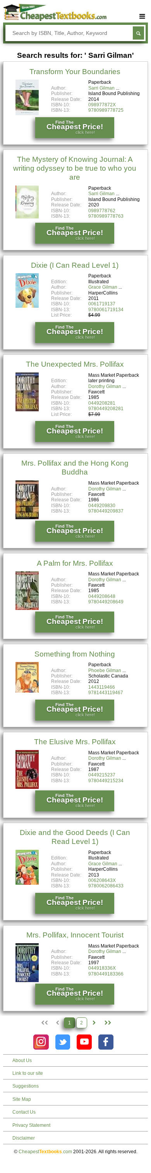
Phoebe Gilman (104, 670)
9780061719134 (106, 309)
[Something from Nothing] (27, 691)
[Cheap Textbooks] (55, 19)
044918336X (102, 968)
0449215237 (101, 775)
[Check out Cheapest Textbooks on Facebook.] (105, 1042)
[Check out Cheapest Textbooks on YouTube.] (84, 1042)
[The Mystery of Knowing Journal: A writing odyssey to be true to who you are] (27, 217)
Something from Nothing (74, 654)
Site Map (21, 1099)
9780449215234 (106, 780)
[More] (142, 16)
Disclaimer (23, 1138)
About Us (22, 1060)
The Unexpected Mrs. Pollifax (75, 364)
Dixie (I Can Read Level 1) (74, 265)
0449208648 (101, 596)
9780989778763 (106, 216)
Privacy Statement (31, 1125)
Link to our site (27, 1073)
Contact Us (24, 1112)
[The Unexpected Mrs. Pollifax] (27, 409)
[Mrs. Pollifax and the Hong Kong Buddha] (27, 517)
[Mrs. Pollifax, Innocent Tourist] (27, 980)
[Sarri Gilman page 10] (107, 1022)
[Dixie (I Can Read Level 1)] (27, 306)
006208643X (102, 880)
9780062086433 (106, 886)
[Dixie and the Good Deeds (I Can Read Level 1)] (27, 883)
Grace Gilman (102, 287)
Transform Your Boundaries (74, 72)
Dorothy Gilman (104, 386)
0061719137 (101, 304)
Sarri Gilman (101, 88)
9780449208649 (106, 602)
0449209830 (101, 505)
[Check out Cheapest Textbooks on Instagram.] (40, 1042)
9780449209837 (106, 511)
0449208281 (101, 403)
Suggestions (25, 1086)
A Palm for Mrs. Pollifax (75, 563)
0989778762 (101, 210)
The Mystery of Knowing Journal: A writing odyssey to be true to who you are (74, 168)
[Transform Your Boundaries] (27, 113)
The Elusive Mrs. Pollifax (75, 742)
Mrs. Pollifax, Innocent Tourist (75, 935)
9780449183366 (106, 974)
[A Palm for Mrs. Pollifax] (27, 608)
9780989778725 (106, 110)
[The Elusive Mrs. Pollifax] (27, 787)
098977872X (102, 104)
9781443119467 (105, 692)
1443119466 (101, 687)
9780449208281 (106, 408)
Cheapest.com (45, 1151)
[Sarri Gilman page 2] (94, 1022)
